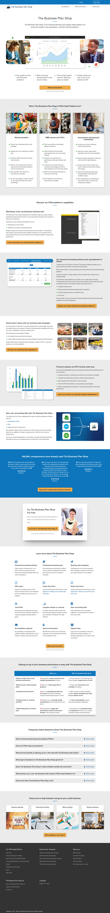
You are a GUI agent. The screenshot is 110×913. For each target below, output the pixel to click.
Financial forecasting (42, 807)
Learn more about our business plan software (24, 242)
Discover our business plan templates (21, 350)
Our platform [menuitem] (65, 7)
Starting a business (93, 807)
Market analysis (68, 807)
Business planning (17, 807)
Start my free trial (54, 87)
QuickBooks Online (14, 421)
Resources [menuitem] (96, 7)
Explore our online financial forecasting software (76, 306)
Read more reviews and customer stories (54, 489)
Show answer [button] (90, 739)
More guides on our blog (54, 835)
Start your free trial (54, 646)
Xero (9, 424)
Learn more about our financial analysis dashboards (77, 394)
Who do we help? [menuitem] (80, 7)
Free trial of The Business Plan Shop (42, 529)
